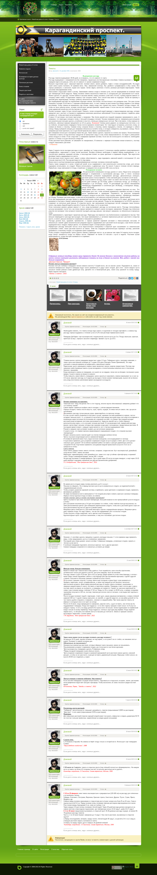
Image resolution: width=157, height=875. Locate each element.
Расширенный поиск (26, 101)
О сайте (22, 99)
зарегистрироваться (78, 317)
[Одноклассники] (135, 278)
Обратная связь (67, 849)
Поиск (61, 5)
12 (28, 192)
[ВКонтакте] (130, 278)
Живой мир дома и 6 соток (64, 282)
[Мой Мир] (137, 278)
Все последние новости (27, 103)
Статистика (55, 849)
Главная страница (24, 849)
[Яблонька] (30, 8)
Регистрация (127, 5)
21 (35, 195)
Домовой (55, 71)
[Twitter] (132, 278)
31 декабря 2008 (64, 71)
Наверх (137, 865)
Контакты (68, 5)
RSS (75, 5)
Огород (75, 282)
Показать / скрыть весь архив (29, 227)
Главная (53, 5)
